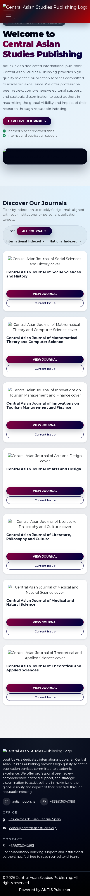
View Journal (45, 294)
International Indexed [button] (24, 241)
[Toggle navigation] (9, 14)
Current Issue (45, 303)
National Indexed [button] (64, 241)
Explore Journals (27, 121)
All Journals (34, 231)
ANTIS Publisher (56, 890)
